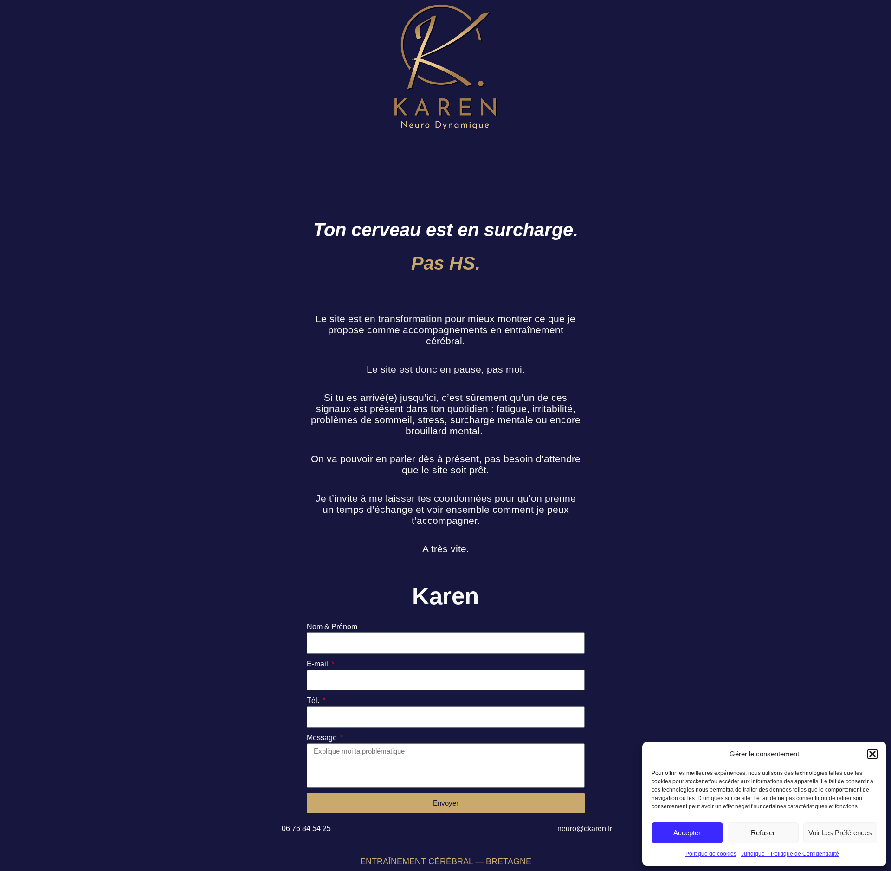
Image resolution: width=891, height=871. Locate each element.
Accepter (687, 833)
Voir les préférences (840, 833)
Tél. (314, 700)
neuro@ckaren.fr (584, 828)
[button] (872, 754)
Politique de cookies (710, 854)
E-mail (318, 664)
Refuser (763, 833)
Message (323, 738)
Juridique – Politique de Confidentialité (790, 854)
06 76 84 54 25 (306, 828)
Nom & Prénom (333, 627)
